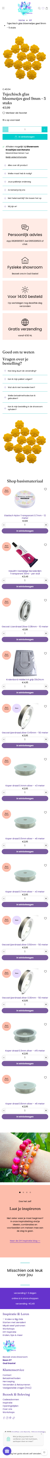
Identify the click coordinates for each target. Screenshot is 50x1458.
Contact (7, 1375)
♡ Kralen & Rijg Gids (13, 1319)
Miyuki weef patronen (14, 1325)
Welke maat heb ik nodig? (20, 173)
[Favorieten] (43, 8)
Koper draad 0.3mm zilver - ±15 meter (25, 1050)
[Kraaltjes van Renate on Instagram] (7, 1418)
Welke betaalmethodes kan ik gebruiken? (21, 397)
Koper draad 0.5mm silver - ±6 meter (25, 838)
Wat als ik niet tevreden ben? (21, 387)
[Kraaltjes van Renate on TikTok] (13, 1418)
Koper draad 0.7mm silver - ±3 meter (25, 891)
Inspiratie (7, 1402)
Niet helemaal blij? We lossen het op (24, 198)
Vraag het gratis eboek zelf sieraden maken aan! (25, 1453)
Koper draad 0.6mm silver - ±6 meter (25, 1103)
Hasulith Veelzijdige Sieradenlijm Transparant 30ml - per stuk (25, 572)
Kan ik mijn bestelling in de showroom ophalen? (25, 408)
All (30, 20)
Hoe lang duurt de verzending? (22, 371)
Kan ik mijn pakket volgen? (20, 379)
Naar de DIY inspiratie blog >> (25, 1240)
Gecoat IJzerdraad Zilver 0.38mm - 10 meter (25, 626)
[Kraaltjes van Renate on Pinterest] (10, 1418)
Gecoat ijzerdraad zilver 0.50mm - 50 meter (25, 944)
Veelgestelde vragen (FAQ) (17, 1387)
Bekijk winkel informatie (16, 157)
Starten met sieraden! (14, 1322)
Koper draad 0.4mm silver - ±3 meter (25, 785)
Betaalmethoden (12, 1378)
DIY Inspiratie (9, 1331)
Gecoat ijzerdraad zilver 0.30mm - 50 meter (25, 997)
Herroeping (9, 1381)
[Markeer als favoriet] (45, 489)
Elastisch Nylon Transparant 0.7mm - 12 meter (25, 516)
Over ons (7, 1409)
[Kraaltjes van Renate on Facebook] (4, 1418)
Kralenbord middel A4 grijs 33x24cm (25, 679)
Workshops (9, 1328)
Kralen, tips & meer (13, 1335)
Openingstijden (10, 1405)
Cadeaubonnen (11, 1399)
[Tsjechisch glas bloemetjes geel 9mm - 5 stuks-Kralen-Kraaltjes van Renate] (25, 57)
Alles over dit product (18, 165)
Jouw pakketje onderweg (19, 181)
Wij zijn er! (12, 206)
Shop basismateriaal (25, 481)
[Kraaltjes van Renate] (25, 8)
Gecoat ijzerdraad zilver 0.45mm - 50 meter (25, 732)
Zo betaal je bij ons (16, 190)
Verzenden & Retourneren (16, 1384)
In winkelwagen (25, 530)
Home (22, 20)
